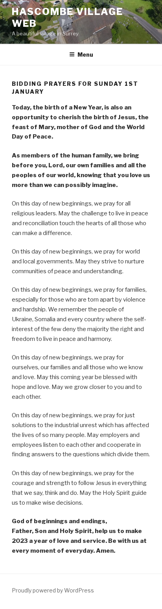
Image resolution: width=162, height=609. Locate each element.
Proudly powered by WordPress (53, 590)
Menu (85, 54)
